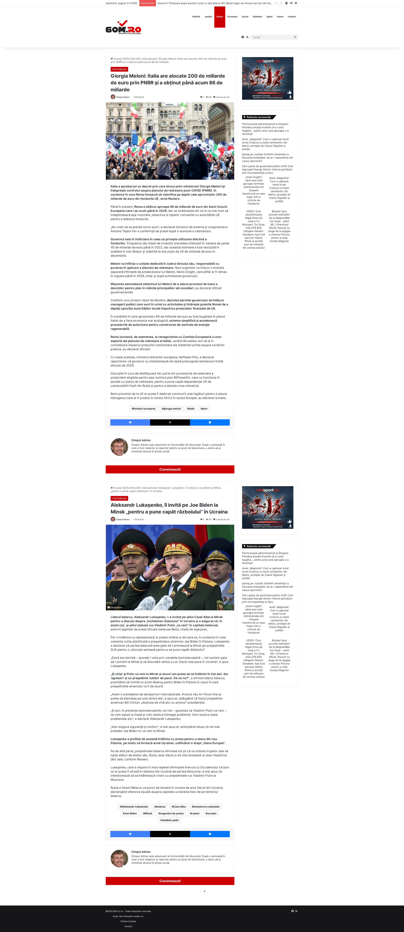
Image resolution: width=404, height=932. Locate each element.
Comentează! (170, 469)
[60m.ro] (123, 27)
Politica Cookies (128, 921)
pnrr (205, 408)
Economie (232, 16)
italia (191, 408)
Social (245, 16)
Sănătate (257, 16)
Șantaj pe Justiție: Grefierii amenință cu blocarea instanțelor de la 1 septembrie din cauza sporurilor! (267, 157)
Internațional (149, 58)
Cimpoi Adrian (122, 97)
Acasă (117, 58)
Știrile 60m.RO (131, 58)
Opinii (270, 16)
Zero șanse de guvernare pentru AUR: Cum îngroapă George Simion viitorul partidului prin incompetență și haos (267, 169)
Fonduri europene (144, 408)
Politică (196, 16)
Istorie (280, 16)
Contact (292, 16)
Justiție (208, 16)
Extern (220, 16)
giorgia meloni (172, 408)
